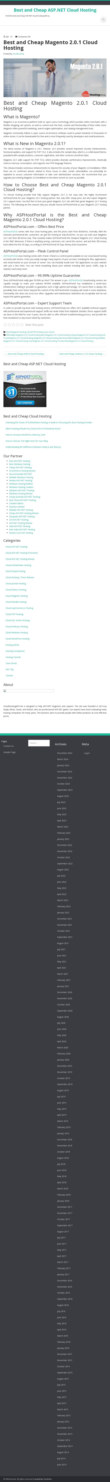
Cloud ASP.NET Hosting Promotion (22, 552)
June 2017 (61, 1243)
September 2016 (64, 1299)
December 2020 (64, 992)
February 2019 (63, 1127)
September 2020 (64, 1010)
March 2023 (62, 826)
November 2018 (64, 1145)
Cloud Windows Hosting (17, 632)
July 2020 (61, 1023)
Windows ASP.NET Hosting (21, 490)
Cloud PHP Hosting (35, 332)
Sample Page (9, 752)
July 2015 (61, 1384)
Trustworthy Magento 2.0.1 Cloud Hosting (75, 341)
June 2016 (61, 1317)
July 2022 (61, 875)
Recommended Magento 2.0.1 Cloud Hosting (78, 338)
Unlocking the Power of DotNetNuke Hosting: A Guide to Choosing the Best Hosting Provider (49, 422)
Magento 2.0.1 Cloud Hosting (46, 338)
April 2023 (61, 820)
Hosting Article (12, 644)
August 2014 (63, 1452)
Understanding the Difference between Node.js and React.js (33, 447)
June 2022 (61, 882)
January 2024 (63, 765)
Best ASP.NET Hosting (19, 461)
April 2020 (61, 1041)
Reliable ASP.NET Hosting (21, 509)
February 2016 (63, 1342)
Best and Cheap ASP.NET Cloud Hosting (55, 10)
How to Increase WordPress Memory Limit (25, 434)
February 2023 (63, 833)
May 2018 (61, 1176)
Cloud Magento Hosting (16, 332)
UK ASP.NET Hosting (18, 519)
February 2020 (63, 1053)
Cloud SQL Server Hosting (18, 620)
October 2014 (63, 1440)
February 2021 (63, 980)
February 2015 (63, 1415)
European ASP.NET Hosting (22, 516)
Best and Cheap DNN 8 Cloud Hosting (25, 353)
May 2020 (61, 1035)
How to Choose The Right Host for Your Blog (27, 441)
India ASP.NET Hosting (19, 526)
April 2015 (61, 1403)
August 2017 (63, 1231)
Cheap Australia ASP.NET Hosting (24, 496)
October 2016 (63, 1292)
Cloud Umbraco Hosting (17, 626)
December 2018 (64, 1139)
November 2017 (64, 1213)
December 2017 (64, 1207)
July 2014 (61, 1458)
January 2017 (63, 1274)
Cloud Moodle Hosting (16, 601)
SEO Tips (10, 669)
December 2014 (64, 1427)
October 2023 (63, 783)
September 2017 (64, 1225)
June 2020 (61, 1029)
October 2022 (63, 857)
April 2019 (61, 1115)
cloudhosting (18, 53)
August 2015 (63, 1378)
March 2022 (62, 900)
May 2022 (61, 888)
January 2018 (63, 1201)
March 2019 (62, 1121)
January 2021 (63, 986)
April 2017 (61, 1256)
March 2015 (62, 1409)
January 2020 (63, 1059)
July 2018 (61, 1164)
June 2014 (61, 1464)
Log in (87, 753)
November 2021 (64, 925)
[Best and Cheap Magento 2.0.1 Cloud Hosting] (55, 77)
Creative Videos (16, 503)
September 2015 (64, 1372)
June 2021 (61, 955)
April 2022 (61, 894)
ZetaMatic (47, 1479)
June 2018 (61, 1170)
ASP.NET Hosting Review (20, 523)
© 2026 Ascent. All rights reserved (18, 1479)
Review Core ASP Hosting (21, 532)
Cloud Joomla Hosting (16, 583)
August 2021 (63, 943)
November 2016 (64, 1286)
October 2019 (63, 1078)
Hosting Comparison (15, 651)
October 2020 (63, 1004)
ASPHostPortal (10, 231)
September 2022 (64, 863)
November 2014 (64, 1434)
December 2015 (64, 1354)
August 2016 (63, 1305)
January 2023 (63, 839)
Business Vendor (17, 506)
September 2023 (64, 790)
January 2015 (63, 1421)
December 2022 (64, 845)
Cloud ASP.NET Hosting (16, 546)
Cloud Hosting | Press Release (20, 577)
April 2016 (61, 1329)
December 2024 (64, 753)
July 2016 (61, 1311)
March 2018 (62, 1188)
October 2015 (63, 1366)
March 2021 (62, 974)
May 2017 (61, 1250)
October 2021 (63, 931)
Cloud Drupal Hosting (15, 571)
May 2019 (61, 1109)
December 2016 (64, 1280)
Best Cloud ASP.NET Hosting (22, 500)
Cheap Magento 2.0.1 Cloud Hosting (86, 335)
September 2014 (64, 1446)
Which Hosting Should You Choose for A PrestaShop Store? (33, 428)
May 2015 (61, 1397)
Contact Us (8, 746)
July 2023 (61, 802)
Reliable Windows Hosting (21, 477)
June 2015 (61, 1391)
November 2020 (64, 998)
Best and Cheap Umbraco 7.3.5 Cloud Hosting (81, 353)
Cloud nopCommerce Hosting (19, 608)
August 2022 (63, 869)
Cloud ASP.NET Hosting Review (20, 559)
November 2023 (64, 777)
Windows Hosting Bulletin (21, 483)
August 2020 (63, 1017)
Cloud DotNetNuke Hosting (18, 565)
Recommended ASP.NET (20, 474)
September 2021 (64, 937)
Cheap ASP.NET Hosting (20, 467)
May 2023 (61, 814)
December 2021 (64, 918)
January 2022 (63, 912)
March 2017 (62, 1262)
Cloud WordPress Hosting (17, 638)
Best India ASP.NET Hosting (22, 529)
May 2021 (61, 961)
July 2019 (61, 1096)
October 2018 (63, 1151)
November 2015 (64, 1360)
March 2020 (62, 1047)
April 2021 (61, 967)
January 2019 (63, 1133)
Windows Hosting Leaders (21, 487)
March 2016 (62, 1335)
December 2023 (64, 771)
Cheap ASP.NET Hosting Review (24, 513)
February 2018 (63, 1194)
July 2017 (61, 1237)
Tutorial (9, 675)
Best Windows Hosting (19, 464)
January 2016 (63, 1348)
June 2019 (61, 1102)
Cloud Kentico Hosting (16, 589)
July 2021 (61, 949)
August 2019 (63, 1090)
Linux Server (49, 332)
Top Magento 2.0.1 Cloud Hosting (43, 341)
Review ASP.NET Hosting (20, 480)
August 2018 (63, 1158)
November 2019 (64, 1072)
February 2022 (63, 906)
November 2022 (64, 851)
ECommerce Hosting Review (22, 470)
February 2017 (63, 1268)
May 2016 (61, 1323)
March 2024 (62, 759)
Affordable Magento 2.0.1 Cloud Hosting (23, 335)
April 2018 (61, 1182)
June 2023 (61, 808)
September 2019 (64, 1084)
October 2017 (63, 1219)
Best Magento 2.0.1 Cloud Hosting (55, 335)
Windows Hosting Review (21, 493)
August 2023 (63, 796)
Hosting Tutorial (13, 657)
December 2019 (64, 1066)
